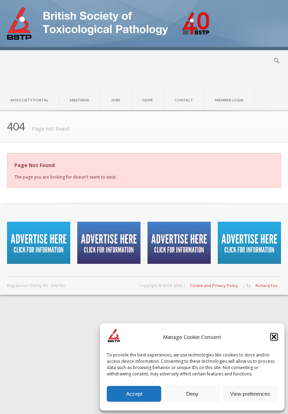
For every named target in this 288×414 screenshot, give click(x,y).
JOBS (115, 100)
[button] (273, 336)
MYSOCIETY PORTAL (29, 100)
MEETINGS (79, 100)
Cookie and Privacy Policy (214, 285)
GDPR (147, 100)
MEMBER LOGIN (229, 100)
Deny (192, 394)
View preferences (250, 394)
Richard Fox (266, 285)
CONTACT (184, 100)
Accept (134, 394)
